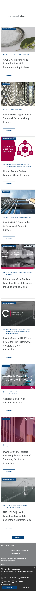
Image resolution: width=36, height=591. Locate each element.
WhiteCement (9, 274)
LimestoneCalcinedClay (11, 166)
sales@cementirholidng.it (10, 560)
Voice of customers (17, 548)
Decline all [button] (26, 587)
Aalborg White (9, 272)
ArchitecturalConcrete (18, 392)
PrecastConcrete (9, 393)
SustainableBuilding (10, 333)
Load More (18, 537)
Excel (19, 329)
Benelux (7, 109)
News (12, 545)
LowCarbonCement (21, 166)
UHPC (28, 54)
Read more (9, 75)
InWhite (24, 54)
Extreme (16, 109)
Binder (7, 54)
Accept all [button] (9, 587)
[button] (18, 585)
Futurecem (16, 54)
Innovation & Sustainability (20, 550)
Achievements (15, 553)
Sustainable (28, 166)
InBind (20, 54)
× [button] (34, 568)
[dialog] (18, 578)
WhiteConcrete (17, 393)
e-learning (11, 54)
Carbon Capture (9, 164)
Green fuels (26, 164)
